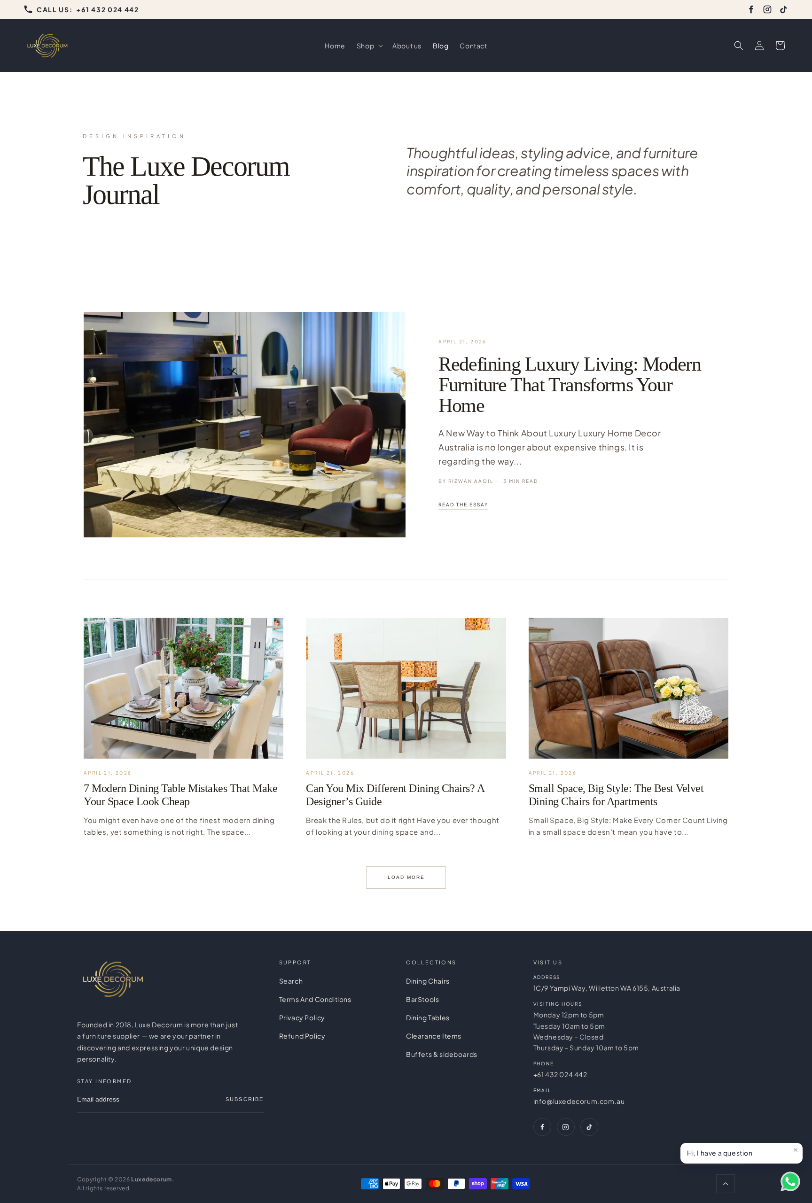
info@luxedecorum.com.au (579, 1101)
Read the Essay (463, 504)
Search (291, 981)
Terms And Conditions (315, 999)
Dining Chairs (428, 981)
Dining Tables (428, 1017)
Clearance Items (433, 1036)
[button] (369, 45)
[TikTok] (784, 9)
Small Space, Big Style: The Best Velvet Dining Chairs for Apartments (616, 794)
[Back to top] (725, 1183)
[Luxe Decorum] (112, 979)
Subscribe (245, 1099)
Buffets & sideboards (441, 1054)
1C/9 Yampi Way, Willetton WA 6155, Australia (606, 988)
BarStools (422, 999)
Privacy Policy (302, 1017)
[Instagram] (767, 9)
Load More (406, 877)
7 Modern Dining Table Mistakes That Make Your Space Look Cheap (180, 794)
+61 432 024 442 (560, 1074)
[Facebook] (751, 9)
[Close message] (795, 1150)
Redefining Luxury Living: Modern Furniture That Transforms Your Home (569, 384)
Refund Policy (302, 1036)
